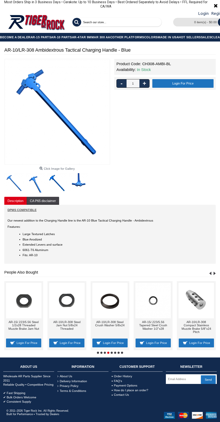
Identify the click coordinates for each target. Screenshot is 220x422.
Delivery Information (73, 381)
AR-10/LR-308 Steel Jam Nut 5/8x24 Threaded (67, 325)
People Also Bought (21, 272)
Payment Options (125, 385)
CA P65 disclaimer (43, 201)
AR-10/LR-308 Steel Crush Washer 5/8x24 (110, 323)
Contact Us (121, 394)
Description (15, 201)
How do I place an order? (131, 390)
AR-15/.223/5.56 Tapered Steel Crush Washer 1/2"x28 (153, 325)
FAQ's (118, 381)
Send (208, 379)
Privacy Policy (69, 386)
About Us (66, 376)
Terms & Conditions (73, 391)
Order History (123, 376)
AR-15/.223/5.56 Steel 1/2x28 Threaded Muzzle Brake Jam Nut (23, 325)
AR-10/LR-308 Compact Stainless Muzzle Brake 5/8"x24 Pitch (196, 327)
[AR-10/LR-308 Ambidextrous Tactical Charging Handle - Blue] (57, 112)
